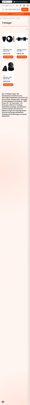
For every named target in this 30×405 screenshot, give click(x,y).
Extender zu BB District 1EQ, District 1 (7, 50)
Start (1, 18)
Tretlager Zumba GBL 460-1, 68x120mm (21, 50)
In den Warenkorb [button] (8, 56)
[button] (3, 402)
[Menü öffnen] (27, 5)
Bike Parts (5, 18)
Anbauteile (11, 18)
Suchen (25, 9)
